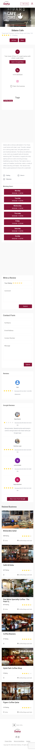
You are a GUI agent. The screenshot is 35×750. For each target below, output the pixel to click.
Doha (6, 540)
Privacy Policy (8, 741)
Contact (28, 741)
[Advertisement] (17, 258)
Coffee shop (8, 101)
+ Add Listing (24, 3)
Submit (25, 306)
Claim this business (19, 86)
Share (22, 40)
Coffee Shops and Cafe (25, 540)
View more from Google (17, 499)
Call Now (13, 40)
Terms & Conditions (19, 741)
